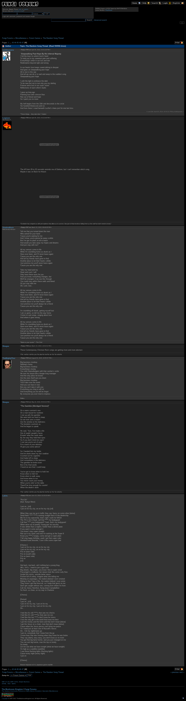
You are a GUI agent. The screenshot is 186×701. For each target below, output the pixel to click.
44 (15, 43)
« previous (175, 672)
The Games (5, 691)
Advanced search (100, 20)
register (26, 9)
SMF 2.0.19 (5, 682)
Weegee (5, 346)
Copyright (5, 698)
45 (18, 43)
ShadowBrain (8, 228)
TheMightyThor (8, 358)
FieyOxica (108, 10)
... (11, 43)
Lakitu (5, 496)
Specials (45, 691)
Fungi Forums (30, 689)
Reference (22, 691)
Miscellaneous (53, 691)
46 (20, 43)
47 (23, 43)
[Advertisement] (93, 30)
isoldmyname (8, 50)
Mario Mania (30, 691)
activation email (19, 11)
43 (13, 43)
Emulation (38, 691)
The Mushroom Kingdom (12, 689)
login (20, 9)
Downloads (13, 691)
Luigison (6, 118)
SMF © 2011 (14, 682)
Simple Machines (24, 682)
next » (181, 672)
